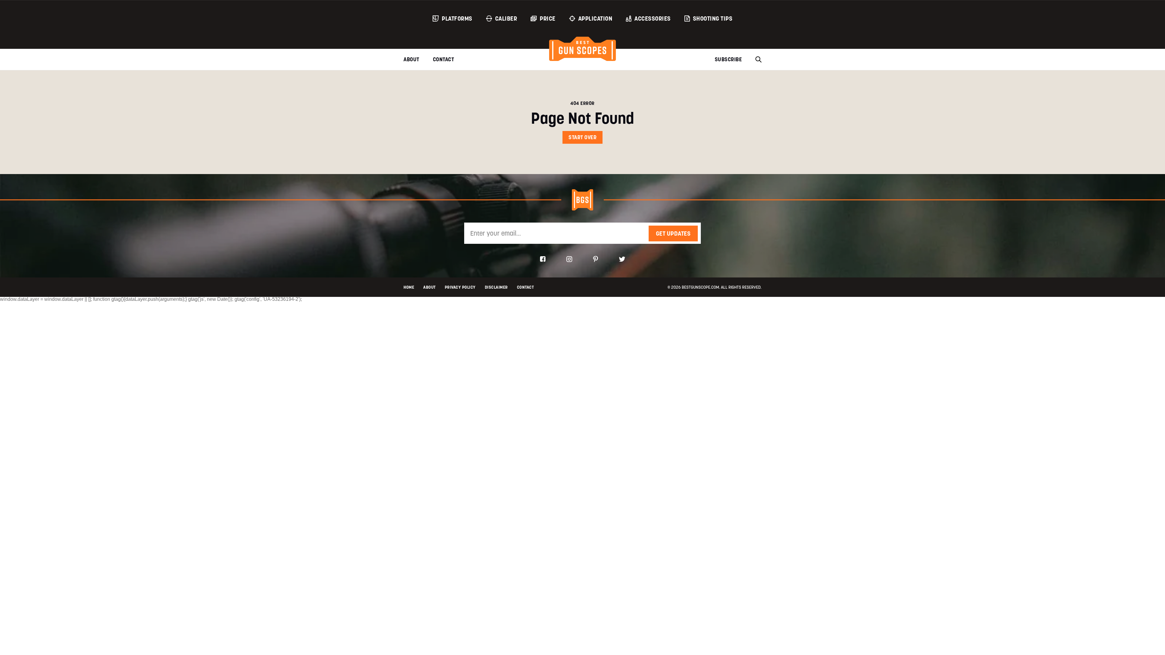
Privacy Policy (460, 287)
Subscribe (728, 59)
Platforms (457, 18)
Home (409, 287)
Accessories (652, 18)
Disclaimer (496, 287)
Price (547, 18)
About (411, 59)
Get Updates (673, 233)
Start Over (582, 137)
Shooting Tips (713, 18)
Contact (443, 59)
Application (595, 18)
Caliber (506, 18)
